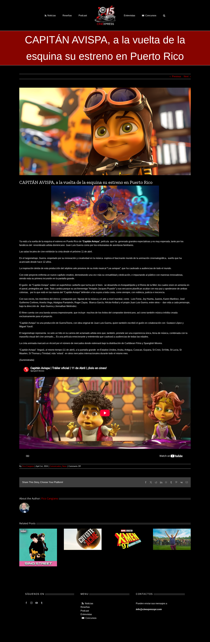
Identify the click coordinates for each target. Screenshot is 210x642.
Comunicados (55, 466)
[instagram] (31, 603)
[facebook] (26, 603)
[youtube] (36, 603)
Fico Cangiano (28, 466)
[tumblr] (42, 603)
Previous (176, 76)
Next (186, 76)
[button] (153, 15)
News (64, 466)
